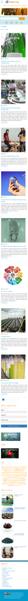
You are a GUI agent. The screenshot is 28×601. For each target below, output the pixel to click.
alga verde (12, 469)
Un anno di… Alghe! (6, 291)
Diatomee (3, 475)
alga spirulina (6, 469)
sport (17, 482)
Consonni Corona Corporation (8, 571)
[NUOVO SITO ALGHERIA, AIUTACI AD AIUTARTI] (7, 513)
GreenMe (4, 576)
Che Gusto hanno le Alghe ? (20, 521)
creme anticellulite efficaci (16, 474)
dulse (12, 475)
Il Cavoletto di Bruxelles (7, 578)
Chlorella (7, 474)
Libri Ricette (22, 477)
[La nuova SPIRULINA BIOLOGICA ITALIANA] (7, 539)
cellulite (22, 472)
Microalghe (5, 479)
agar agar (3, 467)
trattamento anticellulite (8, 484)
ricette (19, 479)
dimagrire (8, 475)
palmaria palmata (13, 479)
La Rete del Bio (5, 579)
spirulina (13, 482)
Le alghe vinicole (5, 336)
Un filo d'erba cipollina (7, 586)
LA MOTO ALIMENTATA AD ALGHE (10, 156)
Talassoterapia (23, 482)
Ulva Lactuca (16, 484)
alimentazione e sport (8, 472)
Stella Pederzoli (5, 583)
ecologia (24, 476)
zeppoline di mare (16, 485)
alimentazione (19, 470)
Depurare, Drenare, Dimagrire (18, 495)
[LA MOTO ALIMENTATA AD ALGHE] (7, 552)
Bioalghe (4, 569)
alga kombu (18, 467)
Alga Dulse (12, 467)
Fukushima (6, 477)
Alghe (17, 469)
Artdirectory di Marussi (7, 568)
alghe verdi (11, 470)
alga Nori (24, 467)
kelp (9, 477)
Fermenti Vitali (5, 573)
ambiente (17, 472)
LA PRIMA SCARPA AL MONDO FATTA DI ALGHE (13, 246)
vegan (21, 484)
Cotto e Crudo (5, 572)
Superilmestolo (5, 585)
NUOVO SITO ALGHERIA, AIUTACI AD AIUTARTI (20, 508)
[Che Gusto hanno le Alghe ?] (7, 526)
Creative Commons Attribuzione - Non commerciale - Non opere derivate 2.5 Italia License (14, 593)
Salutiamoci (4, 581)
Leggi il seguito (4, 74)
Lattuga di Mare (15, 477)
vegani (24, 484)
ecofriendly (17, 476)
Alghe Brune (22, 469)
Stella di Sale (5, 582)
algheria (6, 471)
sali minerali (10, 481)
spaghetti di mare (6, 482)
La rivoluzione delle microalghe (9, 383)
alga (7, 467)
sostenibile (21, 481)
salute (16, 481)
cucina (24, 474)
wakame (10, 485)
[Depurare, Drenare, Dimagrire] (7, 500)
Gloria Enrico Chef (6, 575)
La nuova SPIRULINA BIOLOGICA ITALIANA (19, 534)
